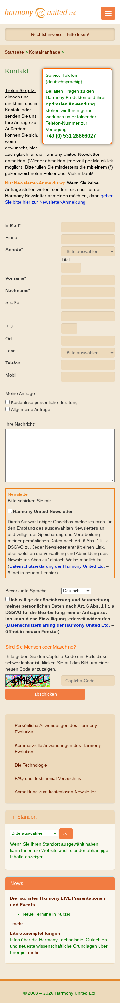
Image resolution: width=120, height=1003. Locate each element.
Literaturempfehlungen (35, 933)
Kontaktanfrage (44, 51)
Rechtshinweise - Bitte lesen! (60, 34)
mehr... (19, 923)
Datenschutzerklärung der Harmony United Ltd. (57, 566)
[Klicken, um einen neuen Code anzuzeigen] (27, 680)
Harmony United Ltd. (40, 13)
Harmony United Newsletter (42, 511)
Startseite (14, 51)
